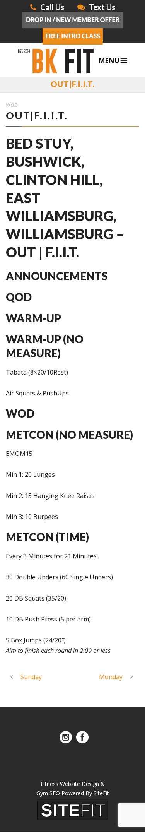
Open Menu (113, 60)
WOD (12, 104)
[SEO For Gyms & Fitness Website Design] (72, 810)
